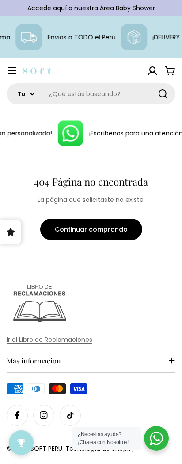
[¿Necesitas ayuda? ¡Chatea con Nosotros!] (156, 438)
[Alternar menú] (12, 71)
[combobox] (91, 93)
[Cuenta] (152, 71)
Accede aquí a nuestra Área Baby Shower (91, 8)
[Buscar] (163, 94)
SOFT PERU (46, 448)
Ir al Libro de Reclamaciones (49, 339)
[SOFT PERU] (69, 133)
